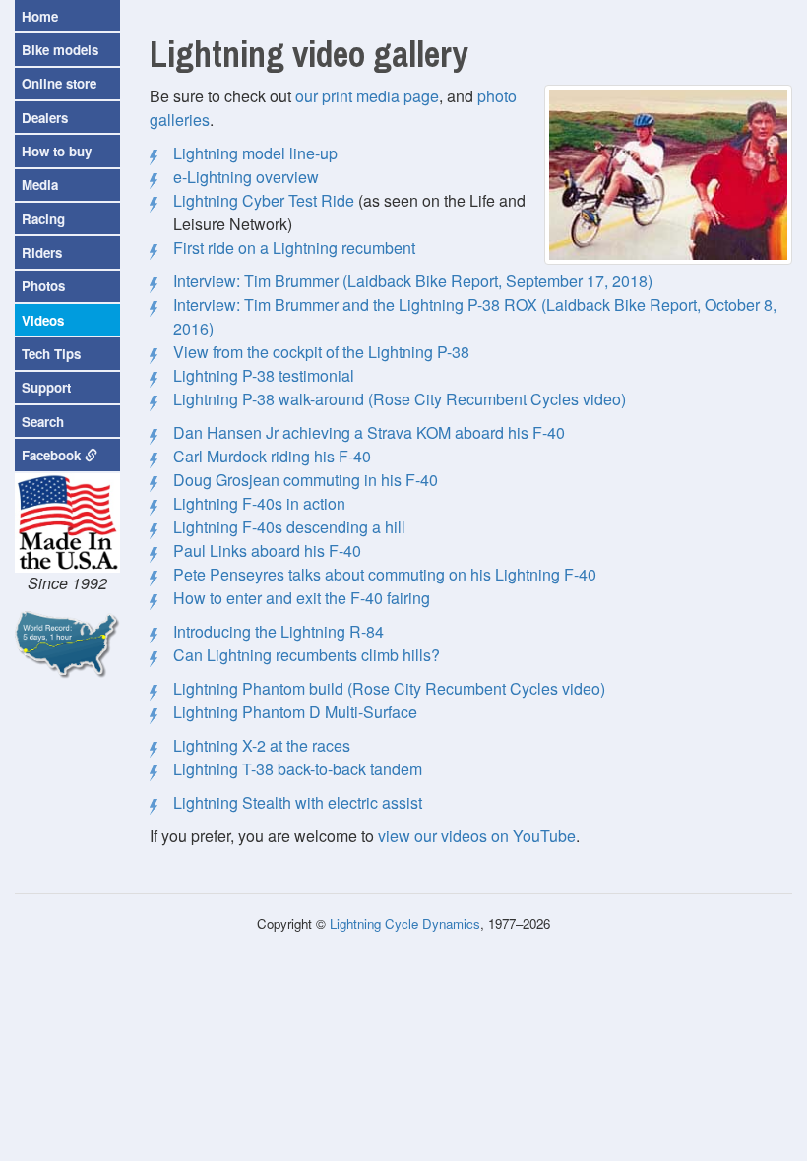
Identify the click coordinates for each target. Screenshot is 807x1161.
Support (46, 387)
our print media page (367, 96)
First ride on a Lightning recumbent (294, 247)
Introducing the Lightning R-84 (278, 631)
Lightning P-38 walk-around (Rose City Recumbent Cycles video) (399, 399)
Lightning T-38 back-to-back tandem (297, 769)
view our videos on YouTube (477, 836)
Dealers (45, 117)
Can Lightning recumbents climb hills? (306, 654)
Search (43, 421)
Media (40, 184)
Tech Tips (51, 353)
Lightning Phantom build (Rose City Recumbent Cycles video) (389, 688)
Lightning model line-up (255, 153)
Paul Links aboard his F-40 (267, 550)
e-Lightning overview (246, 176)
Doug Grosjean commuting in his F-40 (305, 479)
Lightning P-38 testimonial (263, 375)
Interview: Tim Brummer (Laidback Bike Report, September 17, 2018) (412, 281)
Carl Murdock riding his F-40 (272, 456)
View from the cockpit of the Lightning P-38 (321, 351)
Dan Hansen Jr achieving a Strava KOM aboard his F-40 (369, 432)
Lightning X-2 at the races (261, 745)
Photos (43, 285)
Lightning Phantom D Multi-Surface (295, 712)
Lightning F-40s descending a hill (289, 527)
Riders (42, 252)
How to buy (57, 151)
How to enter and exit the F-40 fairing (301, 597)
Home (40, 16)
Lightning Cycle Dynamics (405, 923)
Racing (43, 219)
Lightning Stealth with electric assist (297, 802)
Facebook (53, 455)
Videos (43, 320)
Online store (59, 83)
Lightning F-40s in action (259, 503)
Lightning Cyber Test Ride (263, 200)
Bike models (60, 49)
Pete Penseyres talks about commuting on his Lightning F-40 (384, 574)
